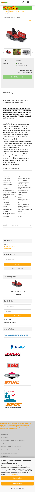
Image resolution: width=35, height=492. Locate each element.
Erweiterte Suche (18, 268)
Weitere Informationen (17, 488)
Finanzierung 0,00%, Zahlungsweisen (11, 446)
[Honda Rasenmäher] (12, 354)
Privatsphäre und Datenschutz (9, 453)
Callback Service (5, 456)
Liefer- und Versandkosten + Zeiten (10, 450)
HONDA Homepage (9, 246)
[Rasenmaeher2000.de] (3, 2)
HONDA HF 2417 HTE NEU (17, 291)
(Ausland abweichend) (21, 65)
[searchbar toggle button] (23, 2)
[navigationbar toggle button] (32, 2)
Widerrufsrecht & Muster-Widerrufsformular (12, 440)
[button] (3, 53)
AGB (2, 443)
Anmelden (17, 315)
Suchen (17, 264)
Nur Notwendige (17, 483)
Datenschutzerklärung (11, 474)
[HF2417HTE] (17, 34)
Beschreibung (8, 93)
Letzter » (24, 11)
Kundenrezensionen (10, 225)
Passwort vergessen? (10, 322)
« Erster (6, 11)
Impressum (4, 437)
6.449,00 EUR (17, 295)
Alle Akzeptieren (17, 478)
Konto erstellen (8, 319)
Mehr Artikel (7, 248)
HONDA (30, 21)
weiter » (18, 11)
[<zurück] (11, 11)
